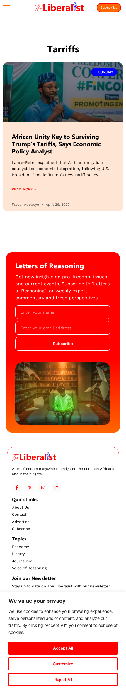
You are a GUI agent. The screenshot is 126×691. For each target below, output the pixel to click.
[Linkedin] (56, 487)
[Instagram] (43, 487)
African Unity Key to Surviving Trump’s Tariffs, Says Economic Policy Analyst (56, 143)
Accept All (63, 647)
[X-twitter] (30, 487)
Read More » (24, 189)
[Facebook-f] (17, 487)
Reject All (63, 679)
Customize (63, 663)
